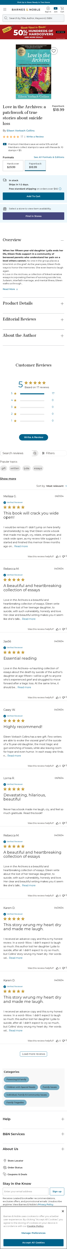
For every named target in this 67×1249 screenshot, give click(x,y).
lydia (26, 468)
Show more (8, 478)
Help (6, 1119)
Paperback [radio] (35, 165)
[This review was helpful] (57, 556)
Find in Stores (34, 216)
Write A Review (33, 437)
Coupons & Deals (17, 1174)
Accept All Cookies (33, 1242)
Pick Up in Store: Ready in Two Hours (33, 2)
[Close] (63, 1211)
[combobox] (51, 485)
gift (4, 468)
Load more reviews (33, 1054)
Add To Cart (33, 196)
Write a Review (35, 136)
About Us (10, 1149)
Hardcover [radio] (13, 165)
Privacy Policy (45, 1204)
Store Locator (15, 1160)
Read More (9, 289)
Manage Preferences (33, 1233)
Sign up (57, 1191)
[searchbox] (16, 453)
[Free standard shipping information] (60, 188)
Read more (21, 546)
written (14, 468)
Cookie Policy (35, 1226)
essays (38, 468)
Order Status (15, 1167)
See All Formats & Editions (49, 157)
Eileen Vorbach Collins (21, 130)
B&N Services (14, 1134)
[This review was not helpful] (63, 556)
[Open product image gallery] (33, 71)
